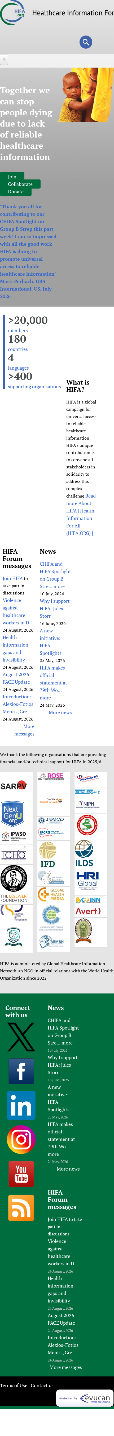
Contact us (42, 1385)
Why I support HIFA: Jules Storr (55, 608)
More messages (66, 1367)
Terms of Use (13, 1385)
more (59, 586)
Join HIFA (13, 578)
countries (18, 349)
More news (60, 712)
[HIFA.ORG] (12, 23)
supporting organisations (34, 386)
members (18, 330)
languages (18, 368)
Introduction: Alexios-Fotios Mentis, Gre (18, 704)
